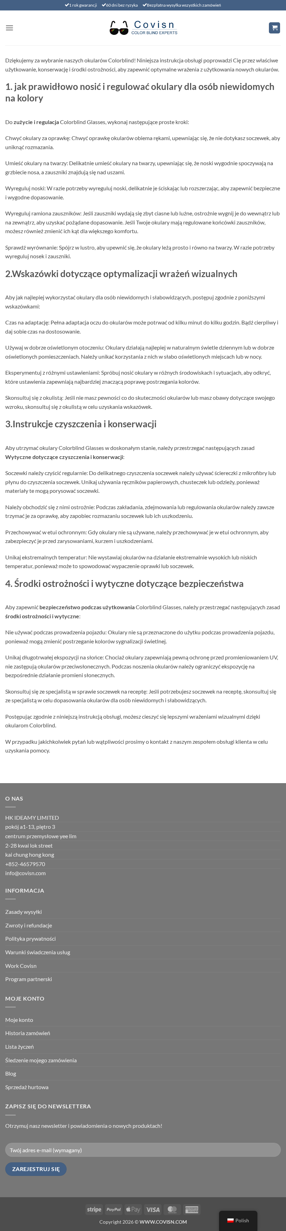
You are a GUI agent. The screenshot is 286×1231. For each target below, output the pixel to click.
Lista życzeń (19, 1046)
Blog (10, 1073)
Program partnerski (28, 979)
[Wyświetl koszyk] (274, 28)
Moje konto (19, 1019)
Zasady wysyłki (23, 911)
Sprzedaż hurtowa (26, 1087)
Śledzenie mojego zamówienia (41, 1060)
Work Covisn (21, 965)
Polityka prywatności (30, 938)
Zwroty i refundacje (28, 925)
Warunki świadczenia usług (37, 952)
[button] (9, 27)
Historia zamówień (27, 1033)
